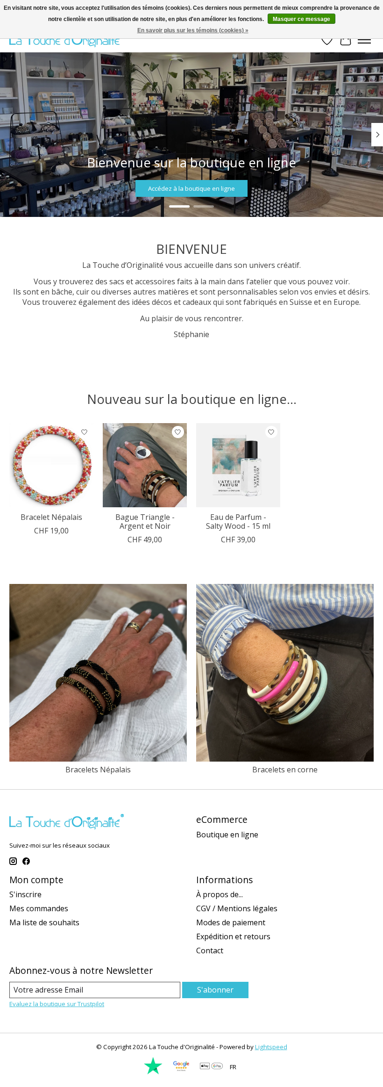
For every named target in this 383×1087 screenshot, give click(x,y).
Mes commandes (38, 908)
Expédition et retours (233, 936)
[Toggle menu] (364, 39)
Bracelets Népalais (98, 769)
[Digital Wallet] (211, 1067)
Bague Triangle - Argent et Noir (145, 521)
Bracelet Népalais (51, 517)
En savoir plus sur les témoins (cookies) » (192, 30)
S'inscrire (25, 894)
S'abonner (215, 990)
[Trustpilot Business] (153, 1072)
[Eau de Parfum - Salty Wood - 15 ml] (238, 465)
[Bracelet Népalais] (51, 465)
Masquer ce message (301, 19)
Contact (209, 950)
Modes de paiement (230, 922)
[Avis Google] (181, 1072)
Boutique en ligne (227, 834)
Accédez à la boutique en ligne (191, 188)
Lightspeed (271, 1047)
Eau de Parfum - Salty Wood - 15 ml (238, 521)
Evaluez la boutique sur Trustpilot (56, 1004)
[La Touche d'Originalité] (66, 39)
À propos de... (219, 894)
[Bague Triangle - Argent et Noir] (145, 465)
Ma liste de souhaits (44, 922)
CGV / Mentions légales (236, 908)
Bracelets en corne (285, 769)
